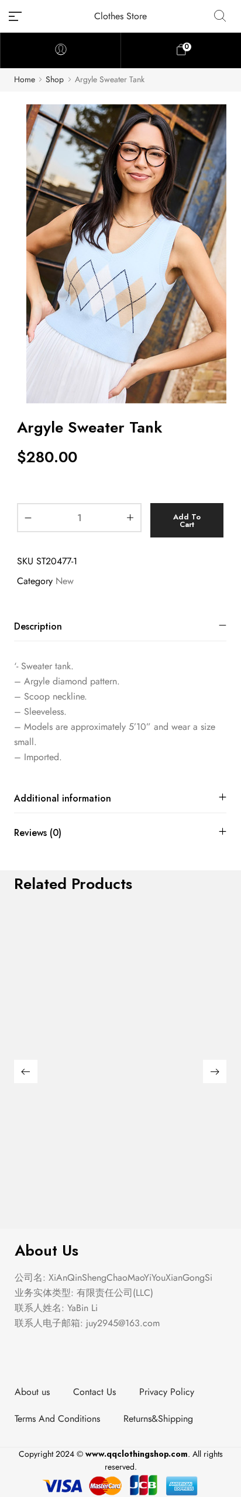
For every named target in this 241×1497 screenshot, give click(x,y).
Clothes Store (120, 16)
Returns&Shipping (158, 1418)
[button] (25, 1071)
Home (24, 79)
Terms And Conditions (57, 1418)
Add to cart (187, 520)
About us (32, 1391)
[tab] (120, 626)
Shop (55, 79)
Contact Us (94, 1391)
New (65, 581)
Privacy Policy (166, 1391)
